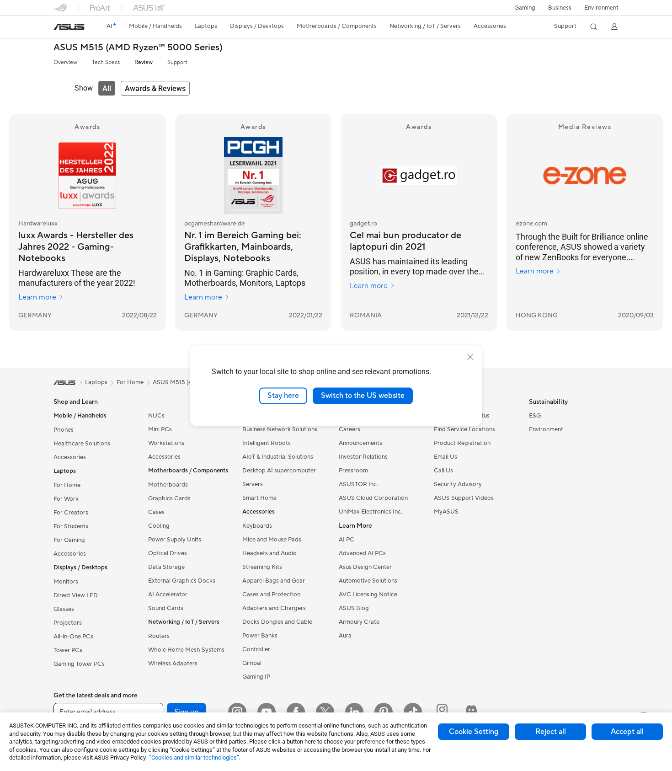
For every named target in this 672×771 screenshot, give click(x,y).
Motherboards (168, 484)
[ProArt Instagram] (442, 712)
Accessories (69, 457)
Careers (349, 429)
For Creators (70, 512)
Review (143, 62)
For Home (66, 485)
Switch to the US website (363, 395)
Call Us (443, 470)
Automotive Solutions (368, 580)
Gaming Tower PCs (79, 664)
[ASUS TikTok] (413, 712)
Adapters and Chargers (274, 608)
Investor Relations (363, 456)
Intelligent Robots (266, 443)
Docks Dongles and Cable (277, 622)
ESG (535, 415)
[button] (524, 8)
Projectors (67, 622)
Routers (159, 636)
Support (177, 62)
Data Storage (166, 567)
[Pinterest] (383, 712)
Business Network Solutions (279, 429)
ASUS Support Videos (464, 498)
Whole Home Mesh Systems (186, 649)
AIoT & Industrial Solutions (277, 456)
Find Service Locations (464, 429)
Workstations (166, 443)
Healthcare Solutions (81, 443)
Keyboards (257, 526)
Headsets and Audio (269, 553)
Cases (156, 512)
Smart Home (259, 498)
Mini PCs (160, 429)
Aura (345, 635)
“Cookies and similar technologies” (194, 757)
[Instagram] (237, 712)
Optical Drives (167, 553)
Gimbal (251, 663)
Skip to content (59, 28)
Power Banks (259, 635)
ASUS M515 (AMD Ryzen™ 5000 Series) (138, 48)
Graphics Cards (169, 498)
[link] (69, 27)
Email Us (445, 456)
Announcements (360, 443)
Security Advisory (458, 484)
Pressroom (353, 470)
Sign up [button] (186, 712)
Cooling (159, 526)
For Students (70, 526)
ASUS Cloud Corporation (373, 498)
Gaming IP (256, 676)
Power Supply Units (174, 539)
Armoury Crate (359, 622)
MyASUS (446, 511)
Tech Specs (106, 62)
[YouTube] (266, 712)
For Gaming (69, 540)
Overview (65, 62)
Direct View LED (75, 595)
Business (559, 7)
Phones (63, 430)
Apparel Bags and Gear (273, 580)
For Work (66, 499)
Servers (252, 484)
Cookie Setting (473, 731)
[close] (470, 357)
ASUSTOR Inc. (358, 484)
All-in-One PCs (73, 636)
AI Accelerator (167, 594)
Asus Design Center (365, 567)
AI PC (346, 539)
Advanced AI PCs (362, 553)
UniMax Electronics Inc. (370, 511)
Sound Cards (165, 608)
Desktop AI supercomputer (279, 470)
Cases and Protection (271, 594)
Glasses (63, 609)
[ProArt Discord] (471, 712)
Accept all (627, 731)
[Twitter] (325, 712)
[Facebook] (296, 712)
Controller (256, 649)
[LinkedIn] (354, 712)
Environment (601, 7)
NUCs (156, 415)
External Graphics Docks (181, 580)
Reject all (550, 731)
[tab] (106, 88)
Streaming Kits (262, 567)
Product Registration (462, 443)
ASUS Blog (354, 608)
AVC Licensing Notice (368, 594)
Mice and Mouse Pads (271, 539)
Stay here (283, 395)
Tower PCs (67, 650)
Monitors (65, 581)
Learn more (37, 297)
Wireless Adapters (172, 663)
